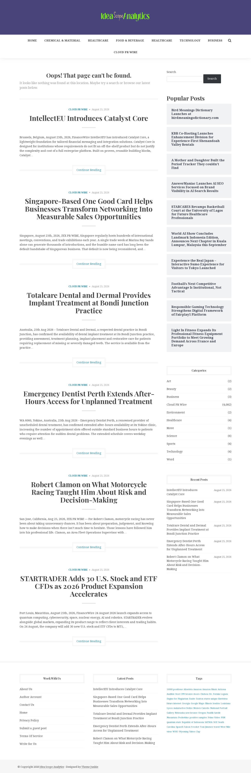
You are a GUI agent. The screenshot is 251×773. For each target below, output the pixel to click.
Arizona (222, 689)
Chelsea (204, 694)
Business (215, 40)
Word (170, 459)
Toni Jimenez (206, 727)
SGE (215, 722)
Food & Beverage (130, 40)
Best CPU (180, 694)
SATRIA (209, 722)
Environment (176, 412)
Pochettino (183, 717)
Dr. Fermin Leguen (218, 694)
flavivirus (223, 699)
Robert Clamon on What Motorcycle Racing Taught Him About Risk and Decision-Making (89, 491)
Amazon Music (209, 689)
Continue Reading (88, 169)
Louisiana (225, 703)
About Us (26, 689)
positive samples (198, 717)
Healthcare (98, 40)
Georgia (186, 703)
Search (171, 72)
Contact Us (27, 704)
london (216, 703)
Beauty (171, 389)
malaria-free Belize (183, 708)
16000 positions (175, 689)
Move (170, 428)
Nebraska (180, 713)
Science (172, 435)
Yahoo (192, 731)
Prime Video (214, 717)
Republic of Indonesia (193, 722)
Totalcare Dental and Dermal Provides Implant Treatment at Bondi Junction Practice (89, 302)
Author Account (30, 696)
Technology (190, 40)
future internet (174, 703)
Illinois (208, 703)
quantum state (174, 722)
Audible (171, 694)
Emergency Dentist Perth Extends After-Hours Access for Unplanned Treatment (88, 397)
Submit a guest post (33, 728)
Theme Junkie (89, 766)
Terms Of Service (31, 736)
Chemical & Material (62, 40)
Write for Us (28, 743)
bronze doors (193, 694)
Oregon (202, 713)
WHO (175, 731)
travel (217, 727)
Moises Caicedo (201, 708)
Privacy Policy (29, 720)
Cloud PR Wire (125, 52)
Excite (192, 699)
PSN (223, 717)
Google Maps (197, 703)
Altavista (188, 689)
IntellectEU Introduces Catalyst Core (88, 118)
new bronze (191, 713)
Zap (198, 731)
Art (169, 381)
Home (32, 40)
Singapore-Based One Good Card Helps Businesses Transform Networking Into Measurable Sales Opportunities (89, 208)
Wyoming (183, 731)
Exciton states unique (206, 699)
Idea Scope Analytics (52, 766)
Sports (171, 443)
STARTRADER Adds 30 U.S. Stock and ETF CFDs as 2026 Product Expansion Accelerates (88, 586)
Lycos (170, 708)
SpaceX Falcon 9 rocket (187, 727)
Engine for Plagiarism (177, 699)
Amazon (197, 689)
